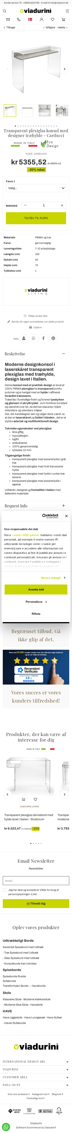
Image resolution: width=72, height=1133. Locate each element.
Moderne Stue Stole (16, 1004)
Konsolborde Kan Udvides (20, 963)
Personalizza (34, 601)
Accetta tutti (36, 589)
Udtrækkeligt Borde (18, 940)
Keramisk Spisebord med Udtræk (23, 947)
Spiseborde (12, 970)
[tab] (36, 353)
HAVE (7, 1011)
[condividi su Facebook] (43, 338)
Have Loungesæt (34, 1017)
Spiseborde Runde (14, 976)
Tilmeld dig (37, 903)
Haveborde (39, 985)
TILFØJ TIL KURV (36, 218)
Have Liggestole (12, 1017)
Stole (7, 993)
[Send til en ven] (23, 338)
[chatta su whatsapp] (6, 1127)
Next (64, 69)
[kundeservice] (18, 19)
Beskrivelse (15, 353)
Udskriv (37, 327)
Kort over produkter (18, 1094)
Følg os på (11, 1085)
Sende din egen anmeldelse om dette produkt (37, 321)
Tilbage (10, 27)
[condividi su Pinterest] (53, 338)
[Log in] (41, 19)
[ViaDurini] (35, 10)
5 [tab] (44, 846)
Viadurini (10, 1069)
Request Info (16, 505)
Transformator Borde (15, 985)
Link (33, 894)
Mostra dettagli (51, 577)
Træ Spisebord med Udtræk (21, 952)
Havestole (36, 1004)
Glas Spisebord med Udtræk (21, 958)
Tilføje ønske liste (37, 316)
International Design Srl (24, 1061)
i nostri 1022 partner (26, 534)
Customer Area (15, 1077)
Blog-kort (57, 1094)
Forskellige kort (35, 1098)
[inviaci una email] (8, 19)
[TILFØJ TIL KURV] (23, 799)
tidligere (50, 27)
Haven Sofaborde (15, 1023)
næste (61, 27)
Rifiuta (36, 613)
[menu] (67, 11)
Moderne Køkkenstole (36, 999)
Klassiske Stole (12, 999)
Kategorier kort (40, 1094)
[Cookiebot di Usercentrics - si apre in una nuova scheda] (43, 516)
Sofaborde (9, 981)
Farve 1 (10, 181)
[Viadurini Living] (36, 291)
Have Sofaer (54, 1017)
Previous (7, 69)
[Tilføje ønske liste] (35, 799)
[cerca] (4, 11)
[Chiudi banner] (66, 516)
